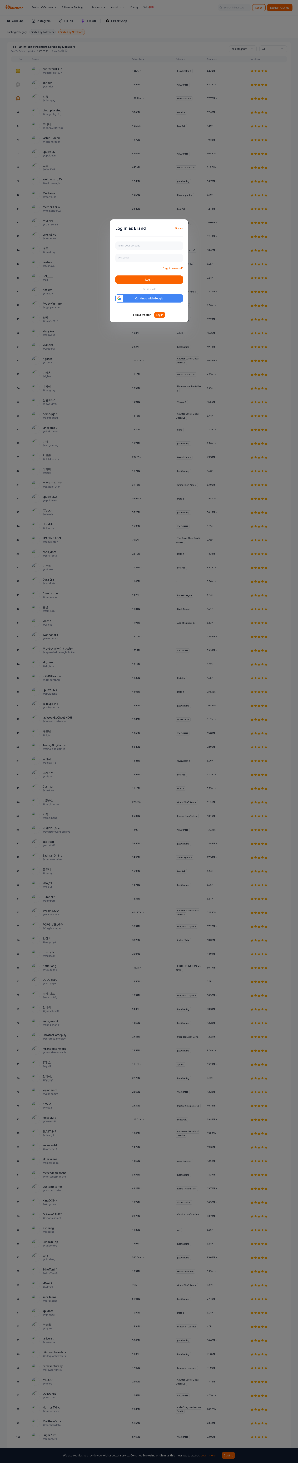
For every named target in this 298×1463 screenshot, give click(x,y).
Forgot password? (172, 268)
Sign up (179, 228)
